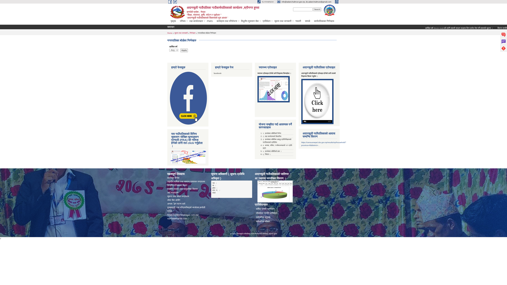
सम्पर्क (307, 21)
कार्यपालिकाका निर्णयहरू (324, 21)
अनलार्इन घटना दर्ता (176, 204)
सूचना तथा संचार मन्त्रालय (178, 196)
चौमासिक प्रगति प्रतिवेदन (266, 213)
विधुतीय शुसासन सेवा (250, 21)
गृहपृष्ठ (173, 21)
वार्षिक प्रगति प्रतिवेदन (265, 209)
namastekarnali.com (177, 218)
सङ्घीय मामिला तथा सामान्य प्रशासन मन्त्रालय (186, 181)
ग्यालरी (298, 21)
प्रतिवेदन (266, 21)
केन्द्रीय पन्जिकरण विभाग (177, 185)
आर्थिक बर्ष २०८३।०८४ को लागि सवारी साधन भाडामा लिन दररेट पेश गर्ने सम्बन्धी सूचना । (445, 28)
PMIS (210, 21)
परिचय (183, 21)
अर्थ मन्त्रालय (172, 192)
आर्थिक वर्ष (173, 47)
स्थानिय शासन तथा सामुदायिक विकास (182, 189)
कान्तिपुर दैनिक (173, 178)
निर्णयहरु (193, 33)
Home (169, 33)
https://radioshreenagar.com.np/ (183, 215)
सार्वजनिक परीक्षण (263, 221)
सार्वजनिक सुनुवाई (263, 217)
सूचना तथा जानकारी (282, 21)
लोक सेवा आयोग (174, 200)
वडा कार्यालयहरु (196, 21)
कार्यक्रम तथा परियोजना (227, 21)
